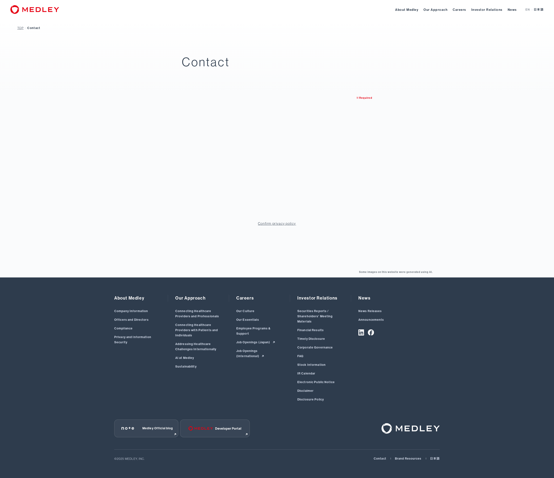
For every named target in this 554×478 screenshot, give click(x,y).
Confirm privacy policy (277, 223)
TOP (20, 28)
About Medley (406, 10)
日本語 (539, 9)
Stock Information (311, 365)
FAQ (300, 356)
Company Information (131, 311)
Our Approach (436, 10)
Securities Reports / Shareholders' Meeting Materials (315, 316)
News (512, 10)
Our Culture (245, 311)
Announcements (371, 320)
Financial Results (310, 330)
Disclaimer (305, 391)
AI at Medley (184, 358)
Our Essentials (247, 320)
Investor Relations (486, 10)
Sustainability (186, 366)
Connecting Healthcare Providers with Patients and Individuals (196, 330)
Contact (33, 28)
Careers (459, 10)
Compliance (123, 328)
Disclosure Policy (310, 399)
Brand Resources (408, 458)
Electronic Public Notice (316, 382)
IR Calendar (306, 373)
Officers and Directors (131, 320)
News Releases (370, 311)
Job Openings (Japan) (253, 342)
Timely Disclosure (311, 339)
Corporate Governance (315, 347)
